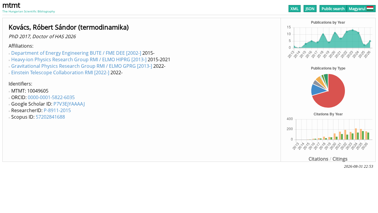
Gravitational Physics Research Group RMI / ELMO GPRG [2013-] (81, 66)
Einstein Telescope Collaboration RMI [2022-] (60, 72)
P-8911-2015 (57, 110)
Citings (340, 159)
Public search (333, 8)
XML (295, 8)
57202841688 (50, 117)
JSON (310, 8)
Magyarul (357, 8)
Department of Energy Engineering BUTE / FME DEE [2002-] (76, 53)
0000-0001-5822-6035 (51, 97)
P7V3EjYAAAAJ (69, 104)
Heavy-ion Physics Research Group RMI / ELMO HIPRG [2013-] (78, 59)
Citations (318, 159)
